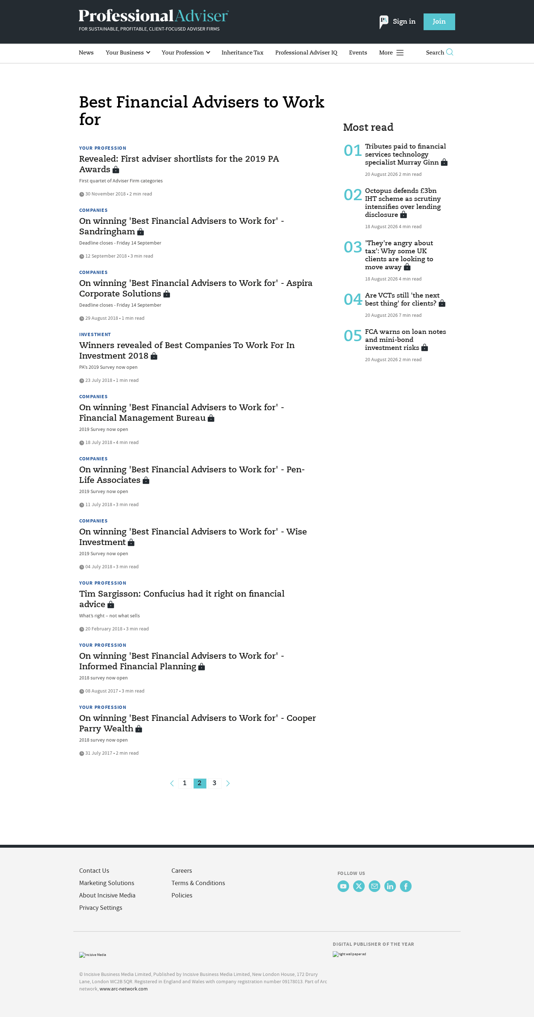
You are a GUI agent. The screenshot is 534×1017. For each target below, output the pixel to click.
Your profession (102, 148)
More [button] (386, 53)
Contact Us (94, 871)
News (86, 53)
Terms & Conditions (198, 883)
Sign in (404, 22)
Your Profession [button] (183, 53)
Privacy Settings (100, 908)
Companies (93, 210)
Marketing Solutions (106, 883)
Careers (181, 871)
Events (358, 53)
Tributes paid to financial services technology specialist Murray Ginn (405, 155)
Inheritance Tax (242, 53)
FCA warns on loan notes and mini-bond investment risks (405, 340)
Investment (95, 334)
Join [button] (439, 22)
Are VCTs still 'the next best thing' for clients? (402, 299)
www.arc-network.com (124, 988)
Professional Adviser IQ (306, 53)
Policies (182, 895)
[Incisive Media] (92, 954)
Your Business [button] (125, 53)
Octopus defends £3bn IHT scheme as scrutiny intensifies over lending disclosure (403, 203)
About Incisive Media (107, 895)
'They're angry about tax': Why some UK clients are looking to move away (399, 255)
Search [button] (435, 53)
